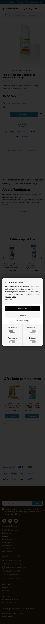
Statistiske (32, 338)
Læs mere (8, 299)
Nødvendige (12, 327)
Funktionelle (12, 338)
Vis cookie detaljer (22, 321)
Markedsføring (32, 327)
